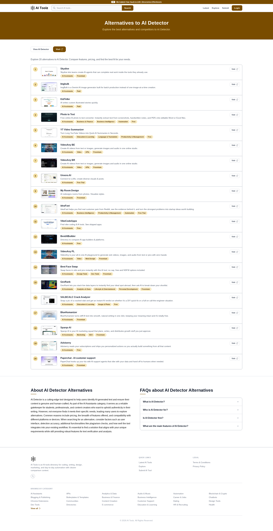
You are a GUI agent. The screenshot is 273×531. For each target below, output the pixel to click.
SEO (91, 335)
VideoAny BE (67, 145)
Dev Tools (95, 274)
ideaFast (65, 206)
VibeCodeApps (68, 221)
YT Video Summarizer (72, 129)
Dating (176, 501)
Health (212, 505)
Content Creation (109, 501)
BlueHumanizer (68, 312)
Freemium (81, 76)
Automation (123, 122)
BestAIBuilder (68, 236)
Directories (71, 505)
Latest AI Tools (145, 462)
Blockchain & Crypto (218, 493)
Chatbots (213, 497)
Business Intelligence (105, 122)
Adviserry (65, 343)
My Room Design (69, 190)
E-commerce (107, 505)
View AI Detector (41, 49)
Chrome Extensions (39, 501)
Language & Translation (107, 137)
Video (79, 152)
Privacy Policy (199, 466)
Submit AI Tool (145, 470)
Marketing (81, 335)
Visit (58, 49)
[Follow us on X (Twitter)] (33, 476)
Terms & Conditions (201, 462)
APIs (87, 152)
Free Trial (80, 183)
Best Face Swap (69, 266)
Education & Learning (85, 137)
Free (134, 122)
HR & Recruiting (180, 505)
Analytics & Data (84, 289)
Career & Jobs (179, 497)
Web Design (90, 259)
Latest (206, 8)
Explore (215, 8)
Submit (225, 8)
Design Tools (82, 274)
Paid (78, 91)
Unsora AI (65, 175)
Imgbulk (64, 84)
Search (127, 8)
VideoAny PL (67, 251)
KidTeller (65, 99)
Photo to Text (67, 114)
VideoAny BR (67, 160)
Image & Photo (104, 304)
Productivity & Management (132, 137)
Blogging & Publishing (40, 497)
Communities (72, 501)
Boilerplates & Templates (77, 497)
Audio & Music (144, 493)
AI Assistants (67, 76)
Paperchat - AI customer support (77, 358)
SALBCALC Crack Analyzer (75, 297)
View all (34, 508)
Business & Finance (85, 122)
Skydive (64, 68)
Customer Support (146, 501)
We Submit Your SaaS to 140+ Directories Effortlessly (139, 2)
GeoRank (65, 282)
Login (237, 8)
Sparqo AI (65, 327)
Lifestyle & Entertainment (105, 289)
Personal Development (128, 289)
